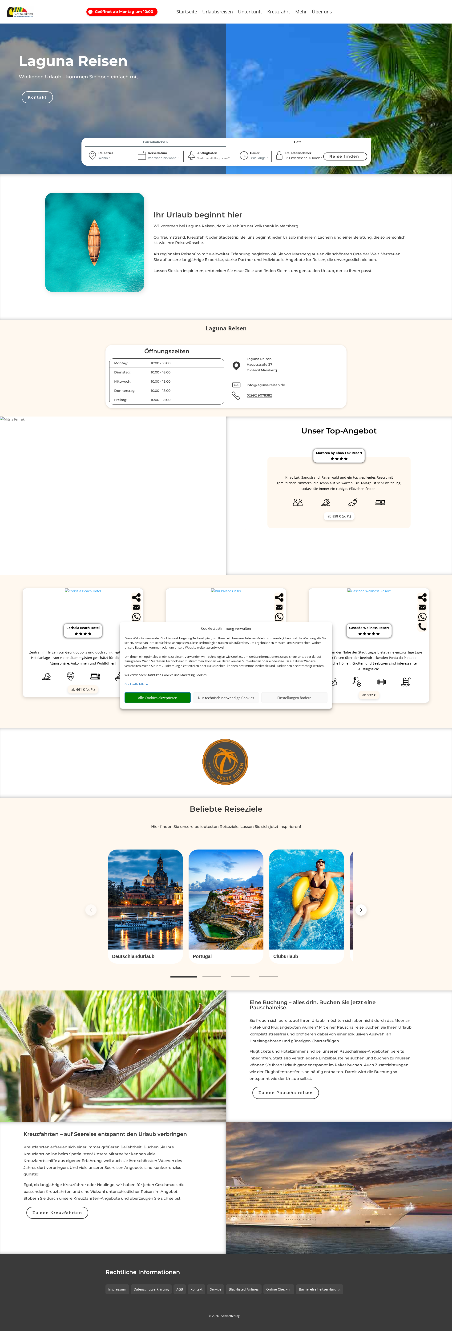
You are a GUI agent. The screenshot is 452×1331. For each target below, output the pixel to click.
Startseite (186, 12)
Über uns (322, 12)
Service (215, 1289)
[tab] (183, 977)
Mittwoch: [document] (122, 381)
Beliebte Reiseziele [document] (226, 809)
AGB (179, 1289)
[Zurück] (91, 910)
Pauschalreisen (155, 142)
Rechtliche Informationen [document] (142, 1272)
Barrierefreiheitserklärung (319, 1289)
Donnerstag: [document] (124, 391)
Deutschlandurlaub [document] (133, 956)
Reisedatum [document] (157, 153)
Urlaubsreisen (217, 12)
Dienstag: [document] (122, 372)
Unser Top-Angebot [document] (339, 430)
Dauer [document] (254, 153)
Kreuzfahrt (278, 12)
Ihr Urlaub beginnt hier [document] (197, 215)
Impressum (117, 1289)
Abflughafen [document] (207, 153)
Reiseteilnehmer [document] (298, 153)
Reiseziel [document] (105, 153)
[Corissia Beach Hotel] (83, 591)
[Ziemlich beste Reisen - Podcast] (226, 762)
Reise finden (344, 156)
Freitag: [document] (120, 400)
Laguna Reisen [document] (73, 60)
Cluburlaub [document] (285, 956)
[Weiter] (361, 910)
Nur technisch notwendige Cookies (226, 697)
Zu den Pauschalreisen (285, 1092)
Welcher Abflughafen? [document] (213, 158)
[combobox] (110, 158)
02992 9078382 (259, 395)
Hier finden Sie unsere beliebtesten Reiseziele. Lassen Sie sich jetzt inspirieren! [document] (226, 826)
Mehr (301, 12)
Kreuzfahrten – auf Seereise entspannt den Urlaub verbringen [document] (105, 1134)
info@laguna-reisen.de (266, 385)
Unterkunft (250, 12)
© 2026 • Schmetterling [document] (224, 1316)
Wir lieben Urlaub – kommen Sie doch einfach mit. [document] (79, 77)
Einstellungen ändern (294, 697)
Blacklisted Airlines (244, 1289)
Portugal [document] (202, 956)
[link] (145, 907)
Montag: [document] (121, 363)
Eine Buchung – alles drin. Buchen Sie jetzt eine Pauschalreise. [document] (313, 1005)
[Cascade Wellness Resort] (369, 591)
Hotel (298, 142)
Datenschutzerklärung (151, 1289)
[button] (127, 11)
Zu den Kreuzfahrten (57, 1213)
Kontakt (37, 97)
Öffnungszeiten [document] (166, 352)
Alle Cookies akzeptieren (157, 697)
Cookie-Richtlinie (136, 684)
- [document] (160, 363)
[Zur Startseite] (31, 11)
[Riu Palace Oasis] (226, 591)
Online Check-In (278, 1289)
